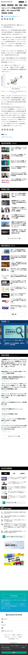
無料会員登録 (21, 1)
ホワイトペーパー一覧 (14, 436)
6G (20, 5)
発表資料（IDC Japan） (7, 136)
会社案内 (13, 634)
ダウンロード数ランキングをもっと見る (14, 536)
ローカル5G (10, 5)
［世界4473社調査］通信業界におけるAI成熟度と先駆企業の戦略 (15, 517)
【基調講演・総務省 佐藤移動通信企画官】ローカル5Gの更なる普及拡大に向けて (15, 532)
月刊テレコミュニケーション (7, 630)
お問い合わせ (7, 636)
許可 (14, 652)
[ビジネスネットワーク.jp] (6, 1)
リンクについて (14, 636)
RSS (17, 638)
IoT (25, 5)
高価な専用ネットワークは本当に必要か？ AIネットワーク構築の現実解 (15, 520)
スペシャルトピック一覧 (14, 238)
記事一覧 (14, 314)
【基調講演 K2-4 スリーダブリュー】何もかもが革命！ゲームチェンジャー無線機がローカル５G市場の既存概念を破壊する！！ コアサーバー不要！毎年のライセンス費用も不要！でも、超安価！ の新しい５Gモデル (15, 526)
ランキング (3, 624)
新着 (2, 622)
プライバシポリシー (16, 647)
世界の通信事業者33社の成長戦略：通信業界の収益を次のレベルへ (15, 513)
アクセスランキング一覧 (11, 502)
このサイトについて (7, 634)
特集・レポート (4, 619)
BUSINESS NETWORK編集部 (10, 16)
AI (16, 5)
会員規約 (20, 636)
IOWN (3, 5)
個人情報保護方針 (12, 638)
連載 (2, 627)
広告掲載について (20, 634)
